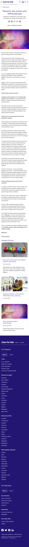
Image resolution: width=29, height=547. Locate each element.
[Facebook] (2, 530)
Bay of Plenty (5, 380)
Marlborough (4, 391)
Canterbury (4, 382)
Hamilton (3, 427)
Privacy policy (18, 534)
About (16, 342)
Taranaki (3, 402)
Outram (3, 468)
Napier (3, 432)
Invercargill (4, 429)
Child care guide (5, 366)
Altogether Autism (8, 227)
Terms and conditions (7, 534)
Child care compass (6, 364)
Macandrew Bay (5, 475)
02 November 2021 (7, 325)
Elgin (2, 454)
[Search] (20, 2)
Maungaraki (4, 466)
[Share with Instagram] (12, 21)
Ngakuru (3, 459)
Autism (3, 82)
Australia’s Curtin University (8, 97)
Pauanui (3, 452)
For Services (6, 486)
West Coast (4, 411)
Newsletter (4, 514)
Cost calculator (5, 361)
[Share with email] (17, 21)
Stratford (3, 438)
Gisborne (3, 384)
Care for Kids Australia (7, 521)
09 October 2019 (6, 264)
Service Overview (6, 498)
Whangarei (4, 445)
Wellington (4, 409)
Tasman (3, 404)
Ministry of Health (5, 229)
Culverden (4, 470)
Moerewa (3, 457)
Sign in (11, 354)
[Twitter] (6, 530)
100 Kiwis (7, 215)
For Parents (6, 349)
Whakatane (4, 443)
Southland (4, 400)
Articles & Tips (5, 368)
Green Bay (4, 461)
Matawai (3, 477)
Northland (4, 395)
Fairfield (3, 479)
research (9, 74)
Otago (3, 398)
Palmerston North (6, 436)
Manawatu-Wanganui (6, 389)
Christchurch (4, 420)
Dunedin (3, 423)
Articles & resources (6, 512)
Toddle (3, 523)
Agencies (3, 505)
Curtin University (5, 236)
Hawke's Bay (4, 386)
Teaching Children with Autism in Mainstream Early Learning (13, 295)
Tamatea (3, 472)
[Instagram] (9, 530)
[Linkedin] (13, 530)
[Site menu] (27, 2)
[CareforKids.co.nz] (8, 2)
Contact (22, 342)
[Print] (20, 21)
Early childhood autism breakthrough (10, 322)
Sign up (5, 354)
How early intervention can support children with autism (14, 261)
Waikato (3, 407)
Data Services (5, 503)
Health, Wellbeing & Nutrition (14, 25)
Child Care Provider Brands (8, 370)
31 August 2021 (6, 298)
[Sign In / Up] (25, 2)
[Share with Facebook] (9, 21)
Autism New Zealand (18, 227)
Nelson (3, 393)
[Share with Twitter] (14, 21)
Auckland (3, 377)
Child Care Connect (6, 500)
